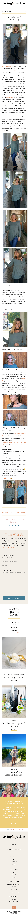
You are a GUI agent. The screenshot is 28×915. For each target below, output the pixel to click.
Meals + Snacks (14, 672)
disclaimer (14, 913)
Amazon (14, 769)
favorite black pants (7, 66)
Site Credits (13, 912)
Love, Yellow (9, 97)
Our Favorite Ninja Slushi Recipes (14, 725)
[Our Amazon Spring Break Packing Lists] (14, 750)
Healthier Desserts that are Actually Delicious (14, 676)
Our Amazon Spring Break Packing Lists (14, 773)
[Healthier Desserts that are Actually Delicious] (14, 653)
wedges (14, 70)
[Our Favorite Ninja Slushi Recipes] (14, 701)
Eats (14, 720)
